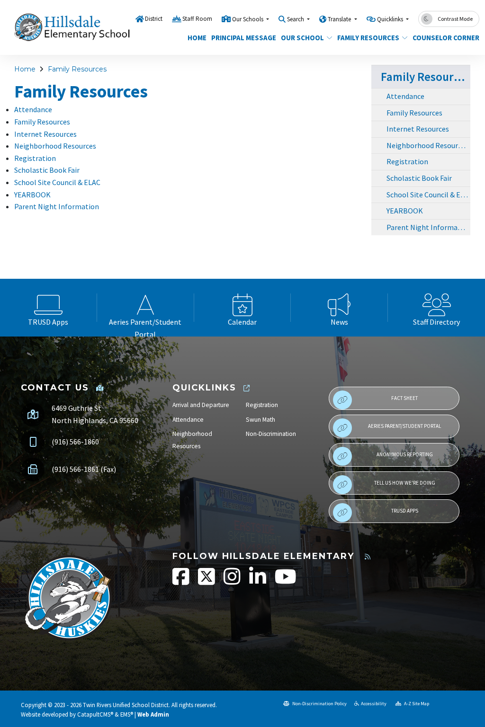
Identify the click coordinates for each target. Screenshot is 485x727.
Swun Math (260, 420)
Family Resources (368, 37)
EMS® (126, 714)
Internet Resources (45, 134)
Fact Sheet (404, 398)
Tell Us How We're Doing (404, 482)
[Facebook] (181, 581)
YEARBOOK (32, 194)
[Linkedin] (258, 581)
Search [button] (296, 19)
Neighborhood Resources (55, 146)
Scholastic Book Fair (47, 170)
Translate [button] (340, 19)
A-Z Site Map (416, 703)
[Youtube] (285, 581)
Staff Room (197, 19)
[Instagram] (233, 581)
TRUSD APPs (404, 510)
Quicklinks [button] (390, 19)
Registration (35, 158)
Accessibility (373, 703)
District (153, 19)
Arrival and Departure (200, 405)
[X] (207, 581)
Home (196, 37)
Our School (302, 37)
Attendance (33, 109)
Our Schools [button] (248, 19)
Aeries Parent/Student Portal (404, 426)
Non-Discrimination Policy (319, 703)
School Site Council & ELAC (57, 182)
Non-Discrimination (271, 434)
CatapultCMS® (95, 714)
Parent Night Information (56, 206)
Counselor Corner (442, 37)
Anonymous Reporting (405, 454)
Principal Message (240, 37)
